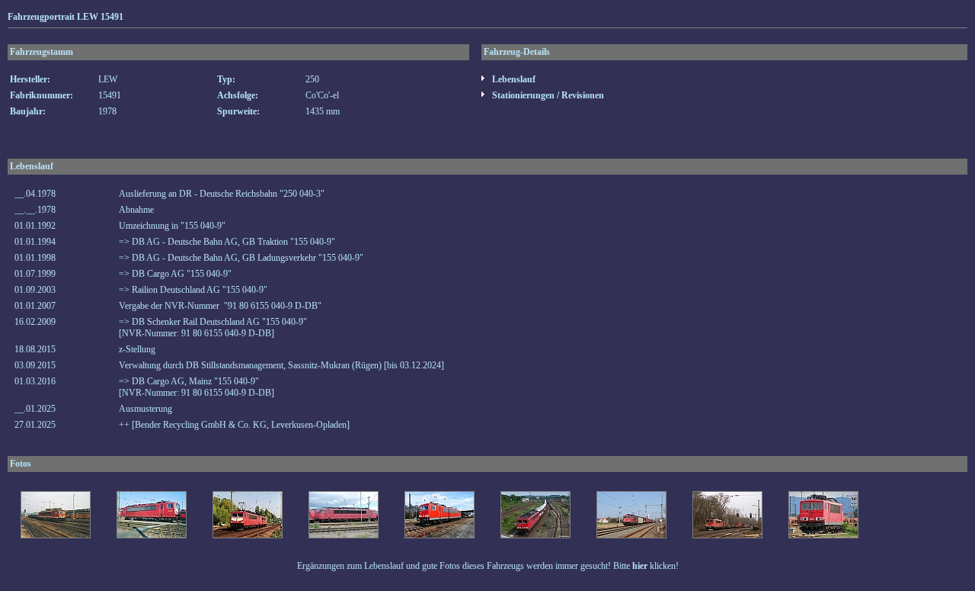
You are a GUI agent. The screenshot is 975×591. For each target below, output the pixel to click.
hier (639, 565)
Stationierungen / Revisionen (547, 95)
